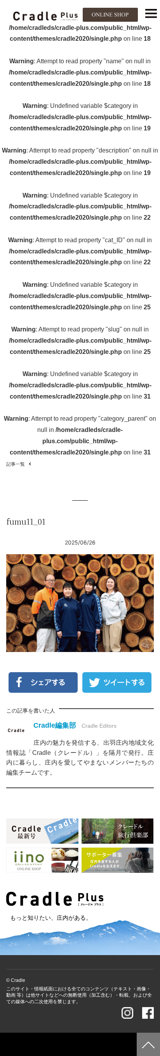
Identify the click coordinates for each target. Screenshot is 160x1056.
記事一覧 (15, 464)
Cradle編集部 (54, 725)
